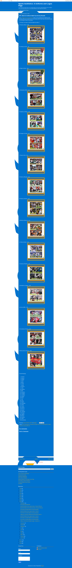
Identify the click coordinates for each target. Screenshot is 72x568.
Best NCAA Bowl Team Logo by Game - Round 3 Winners (31, 506)
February (22, 536)
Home (36, 459)
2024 (21, 491)
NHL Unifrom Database (22, 477)
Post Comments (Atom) (38, 462)
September (23, 526)
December (23, 503)
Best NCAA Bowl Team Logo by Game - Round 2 (29, 511)
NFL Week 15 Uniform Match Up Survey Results (29, 512)
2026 (21, 488)
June (22, 529)
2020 (21, 498)
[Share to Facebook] (42, 422)
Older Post (50, 459)
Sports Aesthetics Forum (24, 10)
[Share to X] (41, 422)
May (21, 531)
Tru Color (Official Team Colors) (24, 482)
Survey (25, 425)
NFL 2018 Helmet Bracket (25, 504)
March (22, 534)
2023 (21, 493)
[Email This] (39, 422)
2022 (21, 495)
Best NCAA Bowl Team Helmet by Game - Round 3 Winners (31, 507)
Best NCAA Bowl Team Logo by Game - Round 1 (29, 516)
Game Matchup (43, 424)
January (22, 537)
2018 (21, 501)
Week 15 (28, 425)
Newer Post (22, 459)
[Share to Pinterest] (43, 422)
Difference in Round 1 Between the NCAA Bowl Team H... (31, 514)
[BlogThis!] (40, 422)
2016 (21, 541)
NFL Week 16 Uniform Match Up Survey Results (29, 509)
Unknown (39, 549)
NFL (47, 424)
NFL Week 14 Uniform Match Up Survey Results (29, 517)
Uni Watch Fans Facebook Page (27, 17)
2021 (21, 496)
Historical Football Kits (22, 476)
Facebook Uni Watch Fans (35, 424)
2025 (21, 490)
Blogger (42, 565)
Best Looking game (25, 424)
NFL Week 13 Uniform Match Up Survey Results (29, 519)
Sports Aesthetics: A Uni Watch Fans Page (26, 479)
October (22, 524)
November (23, 523)
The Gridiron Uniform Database (24, 480)
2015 (21, 543)
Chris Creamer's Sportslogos (23, 473)
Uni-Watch (20, 483)
